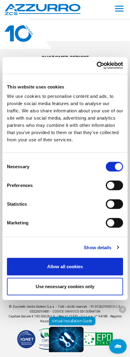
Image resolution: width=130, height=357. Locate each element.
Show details (97, 247)
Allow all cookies (65, 266)
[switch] (114, 185)
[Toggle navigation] (119, 9)
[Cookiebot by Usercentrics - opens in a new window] (96, 65)
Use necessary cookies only (65, 286)
